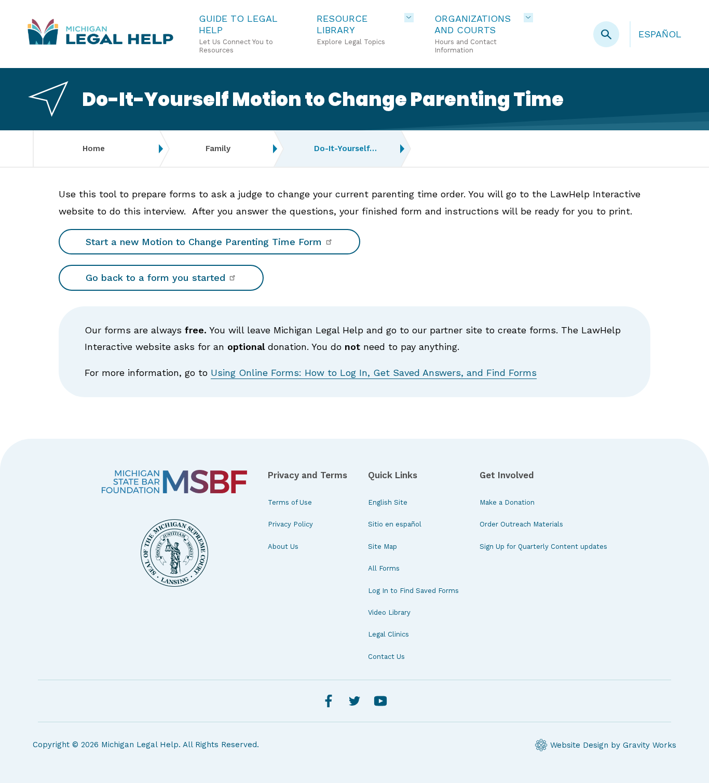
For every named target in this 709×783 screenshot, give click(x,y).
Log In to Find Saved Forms (413, 591)
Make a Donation (507, 502)
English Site (387, 502)
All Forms (384, 568)
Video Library (389, 612)
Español (659, 34)
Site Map (382, 546)
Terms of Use (290, 502)
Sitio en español (394, 524)
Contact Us (386, 656)
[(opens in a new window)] (174, 482)
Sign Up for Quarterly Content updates (543, 546)
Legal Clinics (388, 634)
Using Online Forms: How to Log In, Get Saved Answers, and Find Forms (374, 372)
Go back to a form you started (157, 277)
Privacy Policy (290, 524)
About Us (283, 546)
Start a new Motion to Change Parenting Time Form (205, 241)
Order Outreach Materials (521, 524)
